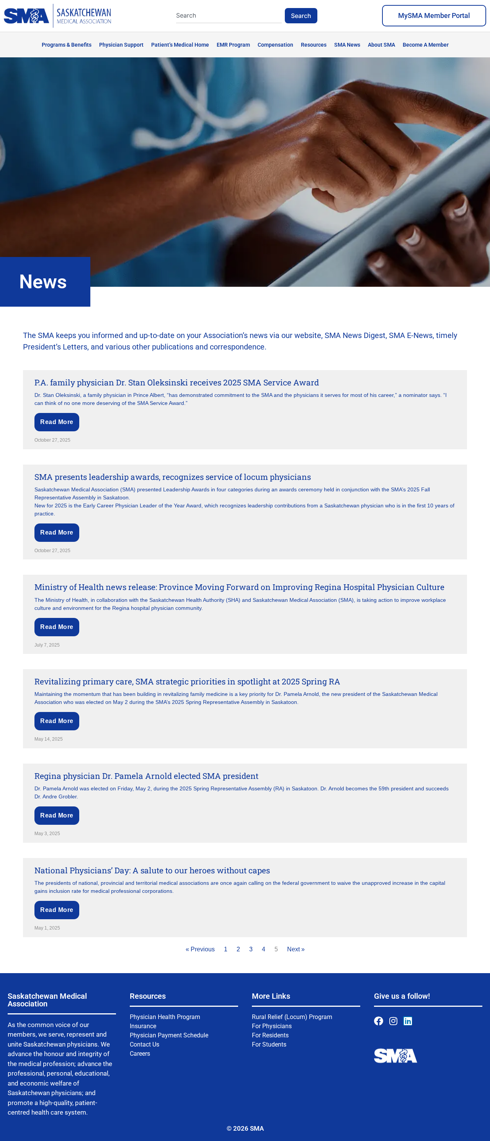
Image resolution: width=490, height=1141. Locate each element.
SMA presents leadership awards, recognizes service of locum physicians (172, 476)
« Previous (200, 949)
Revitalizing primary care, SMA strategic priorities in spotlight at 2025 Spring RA (187, 681)
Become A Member (426, 45)
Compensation (275, 45)
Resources (314, 45)
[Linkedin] (407, 1021)
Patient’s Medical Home (180, 45)
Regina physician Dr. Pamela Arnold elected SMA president (146, 775)
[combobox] (229, 15)
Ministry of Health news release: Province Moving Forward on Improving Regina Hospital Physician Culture (239, 587)
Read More (57, 422)
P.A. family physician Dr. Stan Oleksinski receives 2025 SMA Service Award (176, 382)
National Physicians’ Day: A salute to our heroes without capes (152, 870)
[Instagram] (393, 1021)
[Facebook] (378, 1021)
